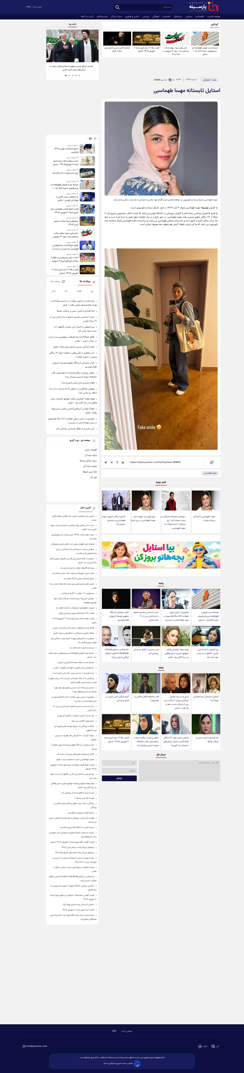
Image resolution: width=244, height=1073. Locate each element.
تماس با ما (37, 7)
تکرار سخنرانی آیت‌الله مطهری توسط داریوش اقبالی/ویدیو (119, 616)
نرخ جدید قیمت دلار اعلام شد (65, 173)
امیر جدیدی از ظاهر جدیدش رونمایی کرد (146, 651)
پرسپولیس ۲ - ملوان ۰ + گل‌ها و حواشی (78, 593)
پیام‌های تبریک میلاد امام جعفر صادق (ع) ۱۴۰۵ (74, 852)
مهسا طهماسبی (210, 473)
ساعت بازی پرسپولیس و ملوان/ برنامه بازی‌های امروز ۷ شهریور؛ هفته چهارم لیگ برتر (64, 259)
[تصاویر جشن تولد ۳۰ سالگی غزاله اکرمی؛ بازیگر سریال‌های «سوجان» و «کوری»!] (176, 724)
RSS (29, 7)
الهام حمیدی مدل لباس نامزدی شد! (77, 383)
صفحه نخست (213, 16)
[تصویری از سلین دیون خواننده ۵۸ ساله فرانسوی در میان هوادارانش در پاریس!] (176, 599)
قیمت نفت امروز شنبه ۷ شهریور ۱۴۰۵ (78, 910)
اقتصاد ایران (91, 450)
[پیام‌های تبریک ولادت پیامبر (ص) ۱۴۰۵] (87, 221)
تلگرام (205, 1046)
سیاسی (189, 16)
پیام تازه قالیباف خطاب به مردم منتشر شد (77, 568)
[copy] (211, 462)
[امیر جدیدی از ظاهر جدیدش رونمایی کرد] (146, 636)
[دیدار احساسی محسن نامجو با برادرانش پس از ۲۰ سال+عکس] (146, 599)
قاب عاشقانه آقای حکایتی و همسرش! (146, 698)
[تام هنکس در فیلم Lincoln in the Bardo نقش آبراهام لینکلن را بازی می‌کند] (116, 636)
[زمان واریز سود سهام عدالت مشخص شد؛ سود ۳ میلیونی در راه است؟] (176, 39)
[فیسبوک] (117, 462)
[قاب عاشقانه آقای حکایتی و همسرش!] (146, 683)
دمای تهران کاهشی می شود (82, 721)
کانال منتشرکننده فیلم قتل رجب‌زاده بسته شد (75, 754)
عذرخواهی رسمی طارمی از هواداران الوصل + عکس (67, 198)
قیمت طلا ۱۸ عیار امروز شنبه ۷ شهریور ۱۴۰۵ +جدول (146, 49)
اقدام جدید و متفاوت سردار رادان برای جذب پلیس (73, 628)
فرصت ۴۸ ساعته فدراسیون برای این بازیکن (76, 613)
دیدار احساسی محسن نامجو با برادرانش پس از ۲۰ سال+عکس (146, 616)
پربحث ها (55, 282)
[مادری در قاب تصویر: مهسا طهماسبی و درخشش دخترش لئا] (116, 501)
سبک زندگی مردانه (88, 461)
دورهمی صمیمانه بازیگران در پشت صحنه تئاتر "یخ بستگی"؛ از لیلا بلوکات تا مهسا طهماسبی (172, 522)
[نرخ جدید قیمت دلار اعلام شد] (87, 173)
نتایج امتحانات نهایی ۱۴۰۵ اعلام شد (66, 150)
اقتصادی (200, 16)
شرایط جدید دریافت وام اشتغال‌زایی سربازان (75, 662)
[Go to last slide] (50, 46)
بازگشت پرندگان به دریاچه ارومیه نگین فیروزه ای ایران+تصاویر (71, 68)
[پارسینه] (202, 7)
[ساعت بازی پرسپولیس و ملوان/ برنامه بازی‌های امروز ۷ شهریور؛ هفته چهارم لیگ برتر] (87, 258)
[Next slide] (94, 46)
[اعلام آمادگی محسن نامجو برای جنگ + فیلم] (117, 39)
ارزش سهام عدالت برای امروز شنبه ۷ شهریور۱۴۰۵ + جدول (65, 162)
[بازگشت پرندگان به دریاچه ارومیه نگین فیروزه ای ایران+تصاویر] (72, 46)
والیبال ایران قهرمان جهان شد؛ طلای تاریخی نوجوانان (72, 544)
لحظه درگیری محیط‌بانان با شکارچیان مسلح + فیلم (74, 633)
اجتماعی (167, 16)
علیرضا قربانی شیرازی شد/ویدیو (81, 812)
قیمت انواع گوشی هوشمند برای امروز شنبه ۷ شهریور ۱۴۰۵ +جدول (64, 210)
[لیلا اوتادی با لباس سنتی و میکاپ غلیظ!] (206, 724)
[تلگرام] (112, 462)
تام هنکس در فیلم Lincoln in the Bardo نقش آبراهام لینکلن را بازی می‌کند (117, 653)
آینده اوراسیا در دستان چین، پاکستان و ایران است (73, 673)
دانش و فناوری (132, 16)
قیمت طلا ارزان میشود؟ (84, 798)
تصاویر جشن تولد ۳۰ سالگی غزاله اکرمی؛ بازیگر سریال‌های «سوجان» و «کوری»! (176, 741)
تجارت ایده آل (90, 466)
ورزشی (146, 16)
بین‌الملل (178, 16)
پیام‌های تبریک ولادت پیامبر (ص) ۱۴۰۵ (66, 222)
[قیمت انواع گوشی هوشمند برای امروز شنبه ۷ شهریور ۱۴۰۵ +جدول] (87, 209)
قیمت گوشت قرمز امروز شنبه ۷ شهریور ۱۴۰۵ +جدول (72, 842)
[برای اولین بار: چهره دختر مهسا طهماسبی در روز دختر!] (146, 501)
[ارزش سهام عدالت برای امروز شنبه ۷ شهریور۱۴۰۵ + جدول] (87, 161)
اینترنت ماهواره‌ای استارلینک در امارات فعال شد (74, 608)
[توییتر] (106, 462)
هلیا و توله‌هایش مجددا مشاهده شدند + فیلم (75, 759)
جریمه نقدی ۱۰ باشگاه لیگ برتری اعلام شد (77, 827)
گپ (217, 1046)
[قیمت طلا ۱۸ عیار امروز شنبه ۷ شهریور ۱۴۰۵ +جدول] (146, 39)
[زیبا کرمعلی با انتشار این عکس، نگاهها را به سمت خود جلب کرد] (206, 636)
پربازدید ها (85, 281)
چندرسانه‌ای (102, 16)
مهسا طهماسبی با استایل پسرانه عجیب (204, 518)
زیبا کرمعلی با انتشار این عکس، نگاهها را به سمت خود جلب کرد (208, 653)
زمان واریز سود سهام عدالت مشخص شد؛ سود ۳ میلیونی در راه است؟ (176, 51)
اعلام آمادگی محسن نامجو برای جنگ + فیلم (117, 49)
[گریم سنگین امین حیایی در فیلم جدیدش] (116, 683)
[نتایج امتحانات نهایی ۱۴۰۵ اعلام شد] (87, 149)
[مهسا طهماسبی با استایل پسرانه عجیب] (206, 501)
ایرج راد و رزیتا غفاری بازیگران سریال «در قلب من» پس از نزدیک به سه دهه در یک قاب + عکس (176, 702)
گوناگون (214, 24)
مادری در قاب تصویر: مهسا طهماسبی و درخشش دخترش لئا (113, 520)
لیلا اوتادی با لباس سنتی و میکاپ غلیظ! (207, 739)
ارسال (119, 778)
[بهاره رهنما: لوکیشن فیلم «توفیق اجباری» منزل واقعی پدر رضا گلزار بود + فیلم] (176, 636)
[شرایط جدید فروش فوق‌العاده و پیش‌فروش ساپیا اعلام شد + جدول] (205, 39)
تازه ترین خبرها (90, 472)
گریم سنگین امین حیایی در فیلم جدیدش (117, 698)
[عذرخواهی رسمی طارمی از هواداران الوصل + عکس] (87, 197)
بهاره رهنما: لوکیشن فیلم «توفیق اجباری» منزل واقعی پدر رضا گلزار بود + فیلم (177, 653)
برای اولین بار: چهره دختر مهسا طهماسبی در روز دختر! (142, 518)
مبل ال (93, 477)
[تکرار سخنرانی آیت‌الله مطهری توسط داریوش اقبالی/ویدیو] (116, 599)
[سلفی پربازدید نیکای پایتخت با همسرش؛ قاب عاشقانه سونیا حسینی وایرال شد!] (146, 724)
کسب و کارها (87, 16)
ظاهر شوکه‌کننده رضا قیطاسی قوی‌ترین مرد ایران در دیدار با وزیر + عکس (65, 247)
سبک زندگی (116, 16)
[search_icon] (117, 7)
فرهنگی (156, 16)
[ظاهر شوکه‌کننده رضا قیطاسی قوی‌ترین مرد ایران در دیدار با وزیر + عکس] (87, 246)
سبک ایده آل (91, 455)
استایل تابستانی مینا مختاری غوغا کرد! (206, 698)
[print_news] (123, 462)
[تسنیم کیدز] (161, 556)
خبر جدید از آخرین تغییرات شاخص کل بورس (75, 715)
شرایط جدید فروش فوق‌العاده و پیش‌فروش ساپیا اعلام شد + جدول (205, 51)
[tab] (79, 75)
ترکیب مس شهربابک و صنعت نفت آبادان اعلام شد (73, 573)
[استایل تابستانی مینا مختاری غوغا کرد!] (206, 683)
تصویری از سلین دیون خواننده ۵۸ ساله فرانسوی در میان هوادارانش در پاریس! (176, 616)
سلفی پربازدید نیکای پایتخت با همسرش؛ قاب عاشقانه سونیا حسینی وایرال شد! (146, 741)
